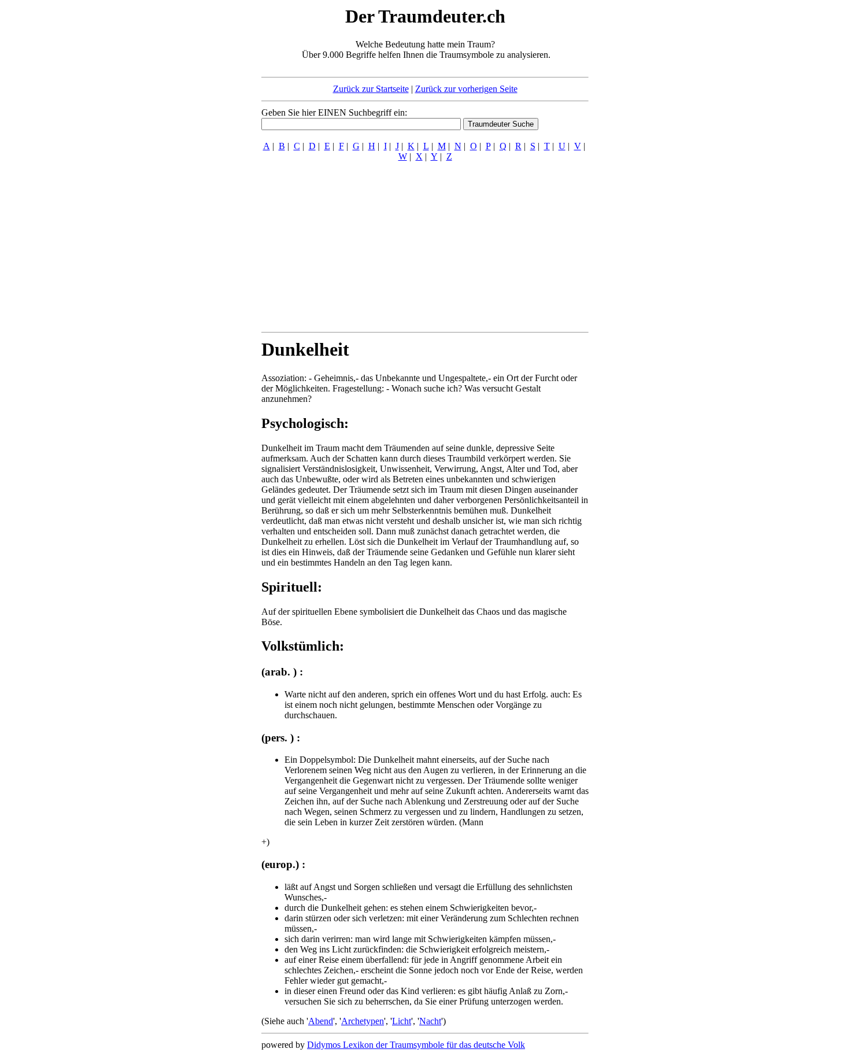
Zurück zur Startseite (371, 89)
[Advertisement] (191, 178)
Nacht (430, 1021)
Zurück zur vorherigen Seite (466, 89)
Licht (401, 1021)
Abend (320, 1021)
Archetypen (362, 1021)
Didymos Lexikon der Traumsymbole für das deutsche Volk (416, 1045)
